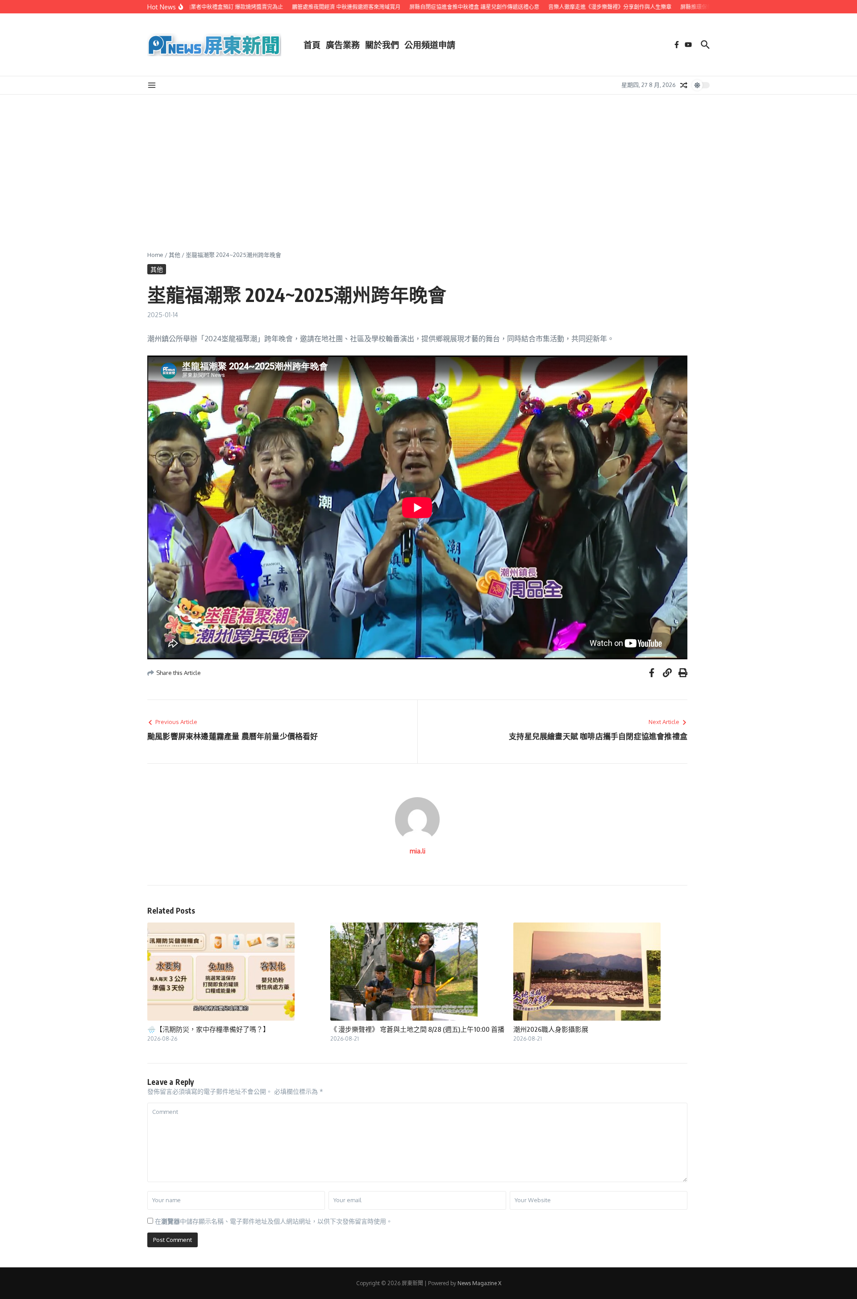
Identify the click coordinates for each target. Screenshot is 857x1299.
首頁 (312, 44)
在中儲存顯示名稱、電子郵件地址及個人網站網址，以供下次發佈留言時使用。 (273, 1221)
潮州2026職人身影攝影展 (550, 1029)
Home (155, 254)
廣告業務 (343, 44)
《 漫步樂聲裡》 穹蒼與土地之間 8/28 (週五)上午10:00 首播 (417, 1029)
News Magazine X (479, 1283)
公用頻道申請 (429, 44)
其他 (174, 254)
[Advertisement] (428, 161)
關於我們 (382, 44)
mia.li (417, 851)
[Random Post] (683, 85)
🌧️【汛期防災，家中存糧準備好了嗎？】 (208, 1029)
